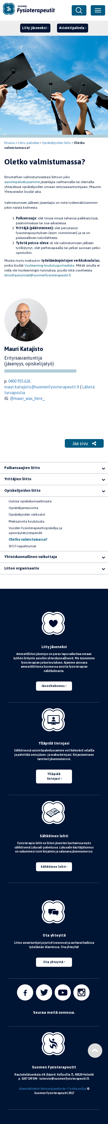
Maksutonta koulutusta (26, 521)
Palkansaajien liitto (22, 468)
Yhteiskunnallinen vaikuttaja (30, 557)
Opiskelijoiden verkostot (27, 514)
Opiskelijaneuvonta (23, 508)
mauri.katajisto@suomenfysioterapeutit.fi (41, 387)
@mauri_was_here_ (27, 398)
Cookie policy (76, 1088)
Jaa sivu (80, 443)
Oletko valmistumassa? (28, 540)
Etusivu (9, 143)
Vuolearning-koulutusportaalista (49, 265)
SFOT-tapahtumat (22, 546)
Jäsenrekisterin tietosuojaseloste (42, 1088)
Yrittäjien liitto (17, 479)
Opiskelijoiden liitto (56, 143)
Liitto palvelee (28, 143)
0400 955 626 (19, 381)
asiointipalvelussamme (22, 182)
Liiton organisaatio (21, 568)
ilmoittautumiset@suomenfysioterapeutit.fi (37, 275)
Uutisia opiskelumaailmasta (30, 501)
